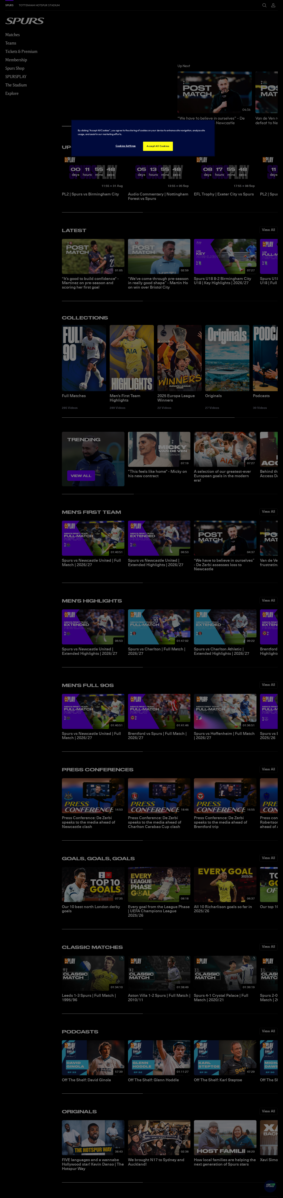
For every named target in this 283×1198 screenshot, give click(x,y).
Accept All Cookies (158, 146)
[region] (143, 138)
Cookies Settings (126, 145)
